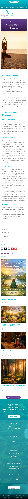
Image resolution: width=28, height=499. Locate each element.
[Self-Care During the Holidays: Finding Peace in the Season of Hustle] (13, 340)
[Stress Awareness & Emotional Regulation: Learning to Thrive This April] (13, 277)
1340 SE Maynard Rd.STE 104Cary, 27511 (14, 441)
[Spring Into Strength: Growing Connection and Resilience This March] (13, 314)
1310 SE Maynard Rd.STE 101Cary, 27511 (14, 455)
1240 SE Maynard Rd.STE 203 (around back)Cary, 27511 (14, 428)
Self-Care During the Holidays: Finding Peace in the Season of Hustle (13, 351)
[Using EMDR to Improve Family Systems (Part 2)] (13, 371)
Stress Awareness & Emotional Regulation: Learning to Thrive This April (12, 298)
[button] (14, 4)
